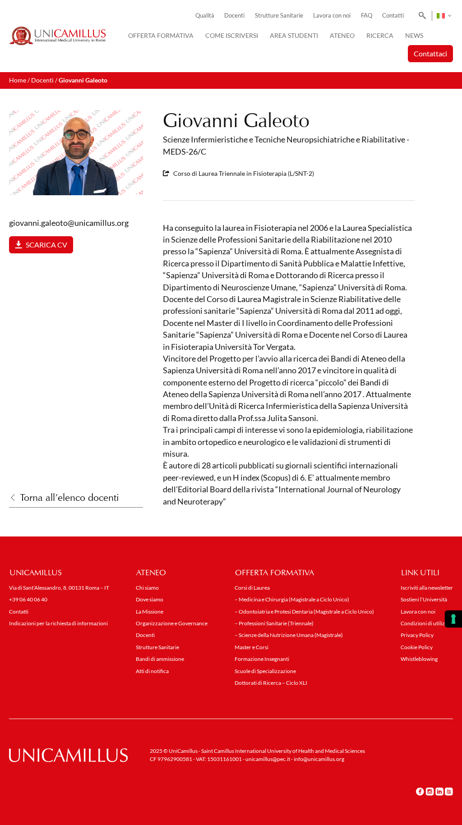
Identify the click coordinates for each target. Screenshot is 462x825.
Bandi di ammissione (160, 658)
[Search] (420, 16)
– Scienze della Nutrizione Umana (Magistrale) (289, 635)
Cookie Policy (417, 647)
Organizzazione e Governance (172, 623)
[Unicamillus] (57, 36)
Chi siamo (147, 587)
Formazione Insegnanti (262, 658)
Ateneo (342, 35)
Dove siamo (149, 599)
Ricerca (379, 35)
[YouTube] (449, 791)
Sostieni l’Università (424, 599)
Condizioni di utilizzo (426, 623)
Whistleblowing (419, 658)
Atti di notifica (152, 671)
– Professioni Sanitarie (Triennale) (274, 623)
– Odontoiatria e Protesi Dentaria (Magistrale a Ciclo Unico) (304, 611)
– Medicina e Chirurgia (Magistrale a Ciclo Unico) (292, 599)
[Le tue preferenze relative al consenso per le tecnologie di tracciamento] (453, 619)
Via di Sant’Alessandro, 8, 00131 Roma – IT (59, 587)
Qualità (204, 15)
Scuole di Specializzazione (265, 671)
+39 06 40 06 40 (28, 599)
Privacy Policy (417, 635)
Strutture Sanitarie (279, 15)
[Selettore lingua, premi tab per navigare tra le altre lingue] (443, 16)
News (414, 35)
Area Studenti (294, 35)
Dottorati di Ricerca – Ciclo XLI (271, 682)
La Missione (149, 611)
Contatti (393, 15)
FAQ (366, 15)
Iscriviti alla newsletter (427, 587)
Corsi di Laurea (252, 587)
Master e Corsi (251, 647)
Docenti (234, 15)
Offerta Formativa (161, 35)
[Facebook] (420, 791)
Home (17, 80)
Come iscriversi (231, 35)
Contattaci (430, 53)
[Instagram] (429, 791)
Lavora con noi (332, 15)
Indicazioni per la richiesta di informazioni (58, 623)
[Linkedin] (439, 791)
